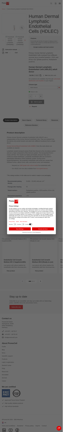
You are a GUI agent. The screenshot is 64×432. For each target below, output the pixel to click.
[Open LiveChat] (59, 428)
